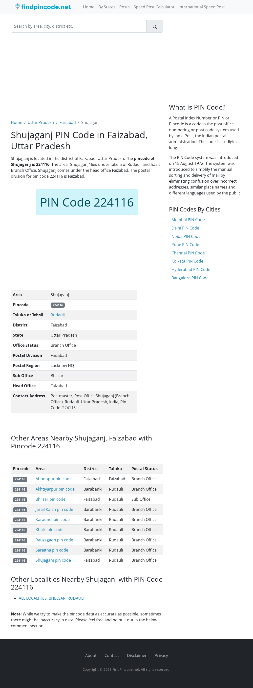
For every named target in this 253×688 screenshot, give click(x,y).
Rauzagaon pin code (54, 540)
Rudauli (58, 315)
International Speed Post (202, 7)
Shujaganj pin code (53, 560)
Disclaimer (137, 655)
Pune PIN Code (185, 244)
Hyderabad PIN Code (190, 269)
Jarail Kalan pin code (54, 509)
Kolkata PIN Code (187, 261)
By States (106, 7)
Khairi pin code (49, 529)
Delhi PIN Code (185, 228)
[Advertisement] (87, 73)
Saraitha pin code (52, 550)
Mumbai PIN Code (188, 219)
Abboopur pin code (54, 478)
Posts (124, 7)
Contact (112, 655)
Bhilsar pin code (50, 499)
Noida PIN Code (186, 236)
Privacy (161, 655)
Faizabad (68, 122)
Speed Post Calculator (154, 7)
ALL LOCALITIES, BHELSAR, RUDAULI (51, 598)
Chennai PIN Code (188, 253)
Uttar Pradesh (41, 122)
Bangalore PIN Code (190, 278)
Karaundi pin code (53, 519)
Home (88, 7)
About (91, 655)
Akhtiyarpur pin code (55, 489)
